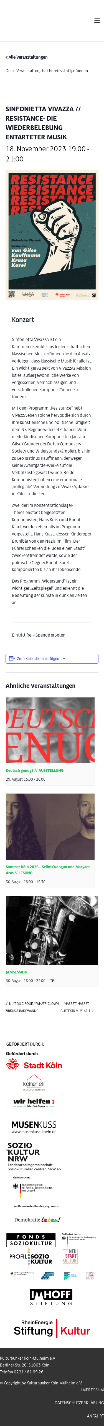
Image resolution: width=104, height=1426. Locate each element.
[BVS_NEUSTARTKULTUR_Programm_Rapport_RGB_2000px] (52, 1275)
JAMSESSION (16, 972)
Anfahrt (95, 1416)
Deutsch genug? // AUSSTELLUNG (35, 770)
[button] (97, 20)
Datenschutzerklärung (79, 1402)
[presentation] (50, 730)
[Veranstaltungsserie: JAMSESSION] (52, 980)
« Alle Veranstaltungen (27, 57)
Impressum (92, 1389)
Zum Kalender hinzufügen (38, 658)
